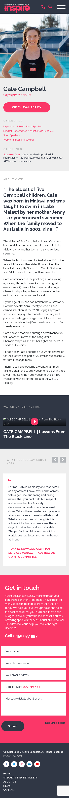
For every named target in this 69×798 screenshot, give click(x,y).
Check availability (27, 107)
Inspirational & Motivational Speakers (23, 126)
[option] (36, 428)
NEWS (7, 785)
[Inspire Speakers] (17, 6)
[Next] (55, 460)
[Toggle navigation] (61, 7)
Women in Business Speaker (18, 139)
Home (7, 773)
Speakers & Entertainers (20, 777)
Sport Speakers (11, 135)
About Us (9, 781)
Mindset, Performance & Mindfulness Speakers (28, 131)
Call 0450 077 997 (44, 7)
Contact (9, 789)
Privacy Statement (12, 756)
